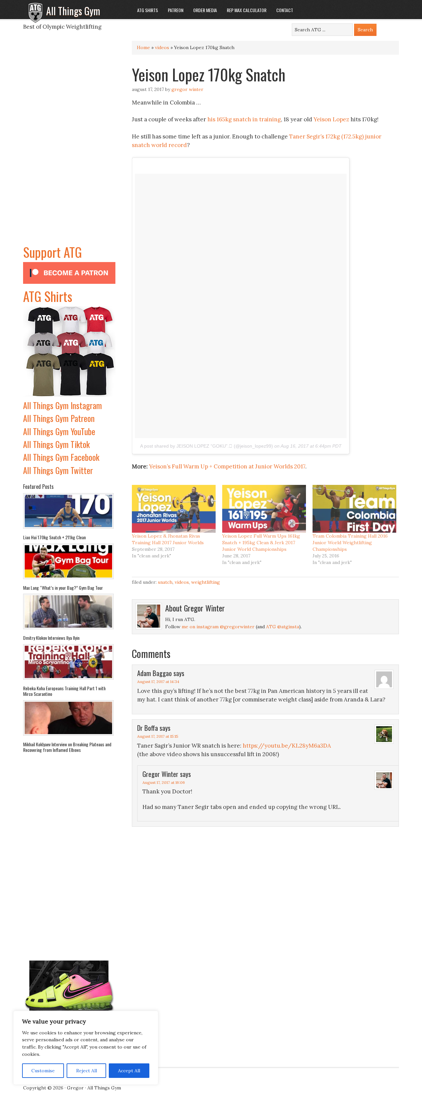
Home (143, 47)
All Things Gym (73, 10)
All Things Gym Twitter (58, 470)
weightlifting (205, 582)
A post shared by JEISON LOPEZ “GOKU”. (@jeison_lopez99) (206, 446)
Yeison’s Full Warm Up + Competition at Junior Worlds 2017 (227, 466)
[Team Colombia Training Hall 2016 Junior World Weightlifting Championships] (354, 509)
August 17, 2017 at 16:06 (163, 782)
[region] (85, 1048)
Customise (43, 1071)
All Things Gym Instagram (62, 405)
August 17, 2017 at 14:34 (158, 681)
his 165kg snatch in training (244, 119)
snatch (165, 582)
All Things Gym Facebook (61, 457)
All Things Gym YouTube (59, 431)
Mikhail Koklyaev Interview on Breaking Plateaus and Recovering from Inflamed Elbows (67, 747)
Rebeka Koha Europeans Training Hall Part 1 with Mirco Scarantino (64, 691)
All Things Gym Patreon (59, 418)
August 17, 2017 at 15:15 (157, 736)
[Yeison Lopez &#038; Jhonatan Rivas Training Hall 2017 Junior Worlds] (174, 509)
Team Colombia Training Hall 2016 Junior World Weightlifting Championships (350, 542)
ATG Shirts (47, 296)
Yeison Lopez (331, 119)
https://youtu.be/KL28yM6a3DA (287, 745)
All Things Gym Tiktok (56, 444)
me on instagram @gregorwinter (218, 627)
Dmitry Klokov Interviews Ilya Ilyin (51, 637)
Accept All (129, 1071)
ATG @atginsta (282, 627)
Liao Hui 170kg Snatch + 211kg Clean (54, 537)
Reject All (86, 1071)
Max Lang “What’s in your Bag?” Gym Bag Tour (63, 587)
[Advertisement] (69, 143)
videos (162, 47)
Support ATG (52, 251)
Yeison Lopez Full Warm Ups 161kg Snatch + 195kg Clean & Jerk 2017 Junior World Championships (261, 542)
